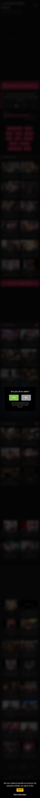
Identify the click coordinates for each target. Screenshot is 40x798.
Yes (14, 398)
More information (20, 794)
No (26, 398)
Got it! (20, 790)
